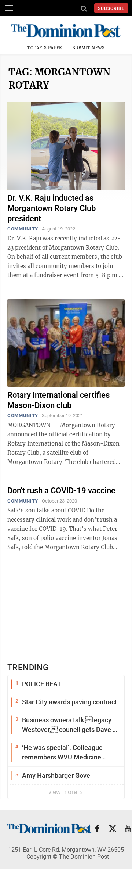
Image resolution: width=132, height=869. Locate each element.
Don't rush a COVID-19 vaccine (61, 490)
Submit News (89, 47)
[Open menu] (9, 8)
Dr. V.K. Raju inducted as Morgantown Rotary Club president (51, 208)
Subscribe (111, 8)
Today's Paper (44, 47)
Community (22, 229)
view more (63, 791)
